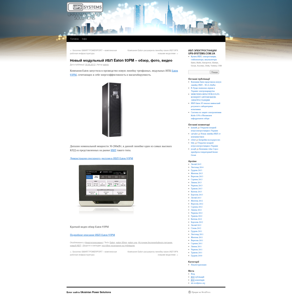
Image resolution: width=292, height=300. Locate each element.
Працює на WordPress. (201, 292)
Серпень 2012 (196, 206)
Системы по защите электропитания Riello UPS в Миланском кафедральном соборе (206, 115)
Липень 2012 (196, 209)
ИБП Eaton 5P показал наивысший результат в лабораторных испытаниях (205, 106)
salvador (194, 133)
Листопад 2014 (197, 167)
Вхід (193, 273)
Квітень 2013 (196, 191)
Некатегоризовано (94, 242)
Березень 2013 (197, 194)
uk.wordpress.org (198, 283)
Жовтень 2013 (197, 173)
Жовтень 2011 (197, 237)
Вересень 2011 (197, 240)
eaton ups (132, 242)
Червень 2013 (196, 185)
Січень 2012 (196, 228)
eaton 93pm (121, 242)
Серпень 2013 (196, 179)
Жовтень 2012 (197, 200)
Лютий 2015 (196, 164)
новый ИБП (75, 245)
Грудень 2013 (196, 170)
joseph (193, 148)
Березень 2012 (197, 222)
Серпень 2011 (196, 243)
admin (106, 64)
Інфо (84, 38)
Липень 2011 (196, 246)
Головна (74, 38)
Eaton (112, 242)
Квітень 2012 (196, 219)
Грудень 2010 (196, 255)
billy (192, 142)
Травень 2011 (196, 252)
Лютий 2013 (196, 197)
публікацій (197, 276)
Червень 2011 (196, 249)
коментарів (197, 279)
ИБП (113, 150)
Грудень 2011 (196, 231)
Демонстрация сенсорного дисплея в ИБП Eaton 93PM (101, 158)
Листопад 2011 (197, 234)
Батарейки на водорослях (209, 139)
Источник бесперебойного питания (155, 242)
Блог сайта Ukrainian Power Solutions (89, 292)
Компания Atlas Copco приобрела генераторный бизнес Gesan (204, 151)
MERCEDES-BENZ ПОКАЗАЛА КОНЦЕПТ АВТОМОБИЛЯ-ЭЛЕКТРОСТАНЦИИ (205, 97)
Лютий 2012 (196, 225)
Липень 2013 (196, 182)
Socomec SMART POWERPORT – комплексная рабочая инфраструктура (93, 52)
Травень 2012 (196, 216)
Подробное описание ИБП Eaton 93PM (92, 235)
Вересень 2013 (197, 176)
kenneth (194, 127)
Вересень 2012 (197, 203)
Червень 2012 (196, 212)
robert (193, 139)
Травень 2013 (196, 188)
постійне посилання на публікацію (118, 245)
